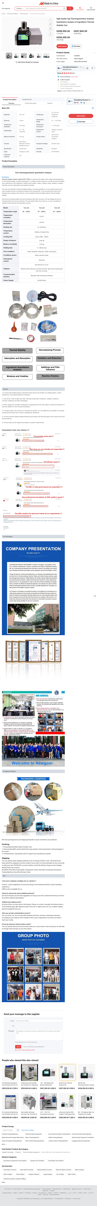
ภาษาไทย (90, 1193)
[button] (58, 103)
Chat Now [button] (77, 46)
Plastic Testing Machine (32, 1137)
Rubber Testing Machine (55, 1137)
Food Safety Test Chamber (56, 1161)
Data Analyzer (20, 1174)
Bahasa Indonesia (54, 1194)
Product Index (87, 1189)
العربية (69, 1193)
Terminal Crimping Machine (10, 1134)
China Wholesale (46, 1189)
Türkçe (39, 1194)
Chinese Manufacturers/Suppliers (31, 1189)
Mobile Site (45, 1190)
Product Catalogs (28, 1130)
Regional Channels (76, 1189)
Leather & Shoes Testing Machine (58, 1141)
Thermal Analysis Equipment (33, 1134)
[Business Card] (93, 108)
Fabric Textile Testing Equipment (34, 1141)
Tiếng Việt (45, 1194)
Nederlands (63, 1193)
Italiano (50, 1193)
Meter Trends (72, 1174)
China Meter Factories (9, 1170)
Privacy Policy (76, 1198)
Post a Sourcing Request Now (25, 1050)
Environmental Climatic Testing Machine (60, 1134)
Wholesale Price (57, 1189)
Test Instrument (24, 13)
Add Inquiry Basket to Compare (28, 62)
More (3, 1182)
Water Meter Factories (26, 1170)
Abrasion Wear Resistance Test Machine (83, 1137)
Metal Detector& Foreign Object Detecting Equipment (17, 1137)
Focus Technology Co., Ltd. (36, 1198)
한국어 (74, 1193)
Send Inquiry (62, 46)
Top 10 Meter (60, 1174)
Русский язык (42, 1193)
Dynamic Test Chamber (37, 1161)
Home (3, 13)
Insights (52, 1190)
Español (21, 1193)
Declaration (68, 1198)
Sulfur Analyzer (7, 1174)
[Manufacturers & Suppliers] (48, 3)
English (15, 1193)
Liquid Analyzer (47, 1174)
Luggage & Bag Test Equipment (81, 1141)
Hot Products (7, 1189)
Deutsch (56, 1193)
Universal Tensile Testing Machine (81, 1134)
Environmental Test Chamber (37, 13)
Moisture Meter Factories (44, 1170)
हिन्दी (85, 1193)
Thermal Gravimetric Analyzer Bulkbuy (14, 1179)
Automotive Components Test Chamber (15, 1161)
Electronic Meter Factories (63, 1170)
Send (18, 1047)
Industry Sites (66, 1189)
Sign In (59, 91)
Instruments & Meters (12, 13)
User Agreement (59, 1198)
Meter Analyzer (79, 1170)
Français (34, 1193)
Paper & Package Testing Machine (12, 1141)
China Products (17, 1189)
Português (28, 1193)
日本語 (80, 1193)
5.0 (75, 102)
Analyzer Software (34, 1174)
